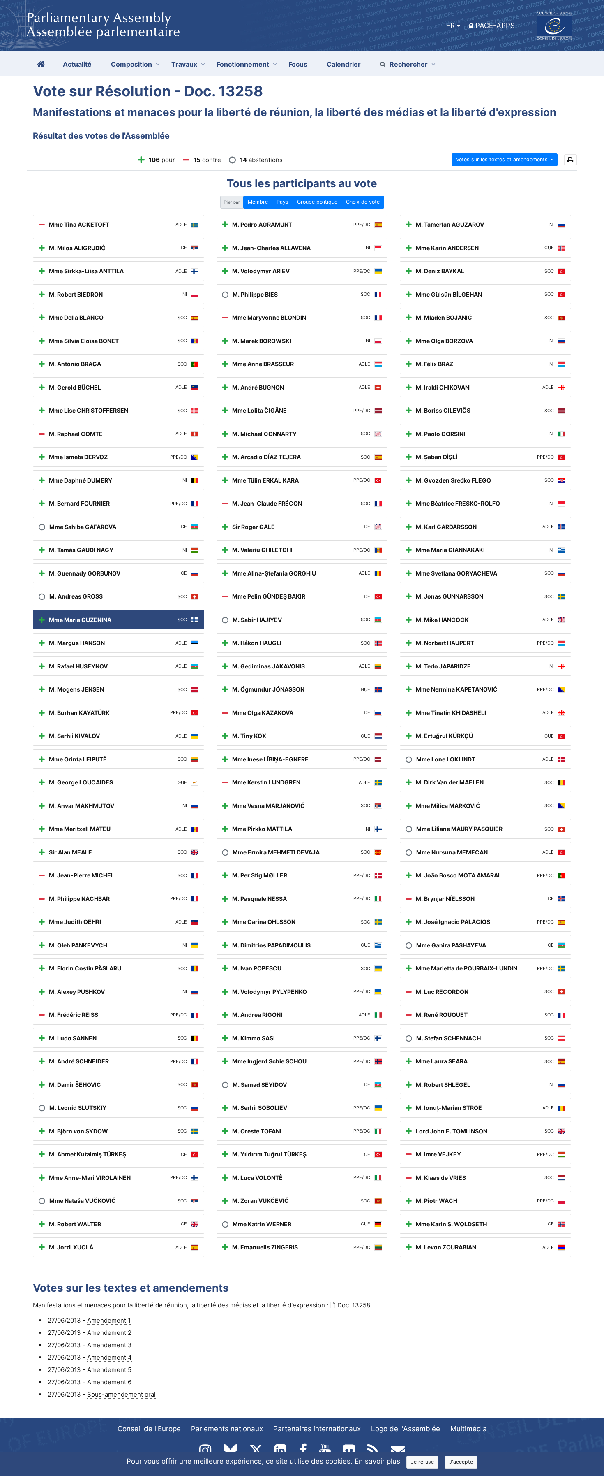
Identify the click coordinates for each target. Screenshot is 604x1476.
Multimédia (468, 1429)
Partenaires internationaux (317, 1429)
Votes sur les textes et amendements (502, 159)
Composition (131, 64)
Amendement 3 (109, 1345)
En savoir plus (377, 1461)
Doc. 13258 (353, 1305)
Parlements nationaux (227, 1429)
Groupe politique (317, 202)
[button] (570, 159)
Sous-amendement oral (121, 1394)
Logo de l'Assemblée (405, 1429)
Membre (258, 202)
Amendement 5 (109, 1370)
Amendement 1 (109, 1320)
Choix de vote (363, 202)
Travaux (184, 64)
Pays (282, 202)
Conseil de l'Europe (149, 1429)
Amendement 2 (109, 1333)
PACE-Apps (495, 25)
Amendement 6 (109, 1382)
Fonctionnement (243, 64)
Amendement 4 (109, 1357)
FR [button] (450, 25)
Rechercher (409, 64)
